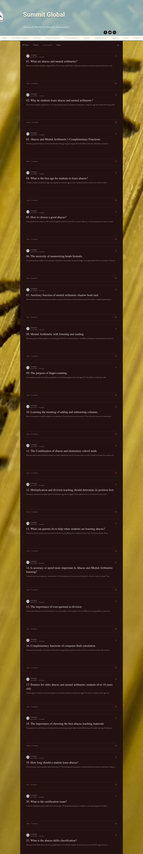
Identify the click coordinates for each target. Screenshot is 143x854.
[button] (115, 38)
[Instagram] (114, 32)
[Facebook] (105, 32)
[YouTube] (110, 32)
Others (36, 45)
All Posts (25, 45)
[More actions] (116, 56)
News (59, 45)
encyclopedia (47, 45)
